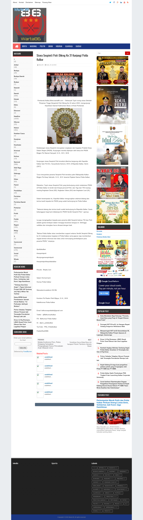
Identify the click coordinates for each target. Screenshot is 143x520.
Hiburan (59, 46)
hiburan (16, 122)
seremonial (18, 248)
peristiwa (17, 196)
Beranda (99, 231)
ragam (16, 225)
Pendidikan (18, 190)
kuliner (16, 156)
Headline (17, 116)
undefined (48, 357)
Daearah (17, 88)
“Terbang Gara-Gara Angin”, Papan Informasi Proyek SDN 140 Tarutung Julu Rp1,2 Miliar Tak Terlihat (23, 289)
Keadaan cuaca (19, 133)
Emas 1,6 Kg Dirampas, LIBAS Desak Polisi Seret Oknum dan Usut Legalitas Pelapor (22, 323)
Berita (24, 46)
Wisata (16, 259)
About (15, 2)
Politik (42, 46)
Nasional (33, 46)
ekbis (16, 105)
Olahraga (69, 46)
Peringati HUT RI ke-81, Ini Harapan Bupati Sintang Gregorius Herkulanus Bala (115, 325)
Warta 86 (21, 9)
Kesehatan (17, 145)
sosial (16, 253)
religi (16, 230)
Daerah (78, 46)
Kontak (21, 2)
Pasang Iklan (47, 2)
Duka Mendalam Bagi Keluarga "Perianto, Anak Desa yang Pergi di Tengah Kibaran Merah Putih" (113, 318)
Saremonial (18, 242)
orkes (16, 179)
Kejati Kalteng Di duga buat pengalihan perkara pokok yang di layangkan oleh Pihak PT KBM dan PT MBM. (112, 367)
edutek (16, 99)
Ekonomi (17, 110)
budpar (16, 82)
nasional (17, 162)
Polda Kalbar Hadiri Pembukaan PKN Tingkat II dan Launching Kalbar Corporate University (113, 375)
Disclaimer (29, 2)
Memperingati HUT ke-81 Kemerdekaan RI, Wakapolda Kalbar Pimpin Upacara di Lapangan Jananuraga (113, 333)
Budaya (16, 70)
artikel (16, 65)
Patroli (16, 185)
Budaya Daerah (19, 76)
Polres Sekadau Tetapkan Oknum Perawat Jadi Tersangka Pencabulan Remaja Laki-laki (22, 313)
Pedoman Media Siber (103, 237)
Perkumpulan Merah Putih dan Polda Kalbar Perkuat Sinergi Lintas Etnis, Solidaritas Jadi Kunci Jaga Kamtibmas (22, 277)
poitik (16, 213)
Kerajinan (17, 139)
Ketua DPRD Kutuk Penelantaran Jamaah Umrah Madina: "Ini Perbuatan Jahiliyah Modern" (21, 301)
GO (128, 53)
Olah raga (17, 168)
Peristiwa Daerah (20, 202)
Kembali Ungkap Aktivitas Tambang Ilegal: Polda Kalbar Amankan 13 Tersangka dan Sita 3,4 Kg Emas (113, 350)
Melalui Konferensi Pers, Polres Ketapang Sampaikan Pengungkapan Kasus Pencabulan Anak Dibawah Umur (50, 345)
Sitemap (38, 2)
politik (16, 219)
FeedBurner (27, 351)
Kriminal (17, 150)
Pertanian (17, 208)
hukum (16, 128)
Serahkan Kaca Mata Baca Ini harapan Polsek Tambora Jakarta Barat (79, 344)
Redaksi (99, 234)
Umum (50, 46)
